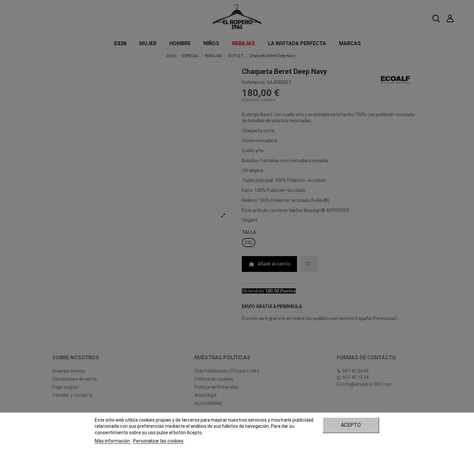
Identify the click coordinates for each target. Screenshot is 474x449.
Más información (113, 441)
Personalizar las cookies (158, 441)
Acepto (351, 425)
